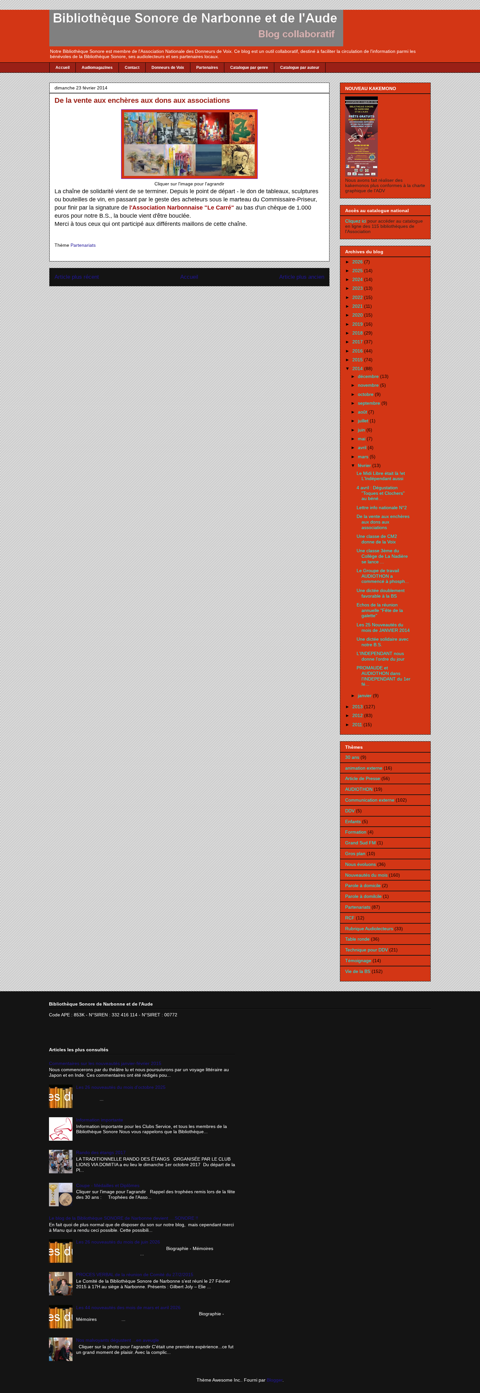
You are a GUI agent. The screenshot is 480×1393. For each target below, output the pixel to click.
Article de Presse (362, 778)
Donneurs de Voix (168, 67)
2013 (358, 706)
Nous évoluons (360, 864)
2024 (358, 279)
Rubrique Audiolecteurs (369, 928)
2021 (358, 306)
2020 (358, 315)
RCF (350, 917)
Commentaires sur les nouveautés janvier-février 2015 (105, 1063)
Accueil (63, 67)
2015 (358, 359)
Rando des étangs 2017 (101, 1152)
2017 (358, 341)
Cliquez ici (356, 221)
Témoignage (358, 960)
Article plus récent (77, 277)
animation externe (363, 768)
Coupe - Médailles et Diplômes (107, 1185)
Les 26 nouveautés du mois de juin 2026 (118, 1241)
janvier (365, 695)
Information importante (99, 1119)
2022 (358, 297)
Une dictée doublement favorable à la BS (381, 593)
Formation (355, 832)
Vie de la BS (357, 971)
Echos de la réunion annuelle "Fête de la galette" (380, 610)
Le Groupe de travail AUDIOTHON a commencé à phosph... (383, 576)
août (363, 412)
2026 (358, 261)
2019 (358, 324)
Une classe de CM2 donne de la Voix (377, 539)
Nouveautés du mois (366, 875)
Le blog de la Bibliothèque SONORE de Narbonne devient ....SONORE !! (123, 1218)
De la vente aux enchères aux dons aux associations (383, 522)
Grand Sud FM (360, 842)
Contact (132, 67)
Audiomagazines (97, 67)
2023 (358, 288)
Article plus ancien (301, 277)
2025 (358, 270)
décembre (369, 376)
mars (364, 456)
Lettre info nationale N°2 (382, 507)
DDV (350, 810)
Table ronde (357, 939)
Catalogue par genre (249, 67)
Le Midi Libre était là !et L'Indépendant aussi (381, 476)
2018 (358, 333)
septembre (369, 403)
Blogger (274, 1380)
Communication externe (369, 800)
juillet (364, 420)
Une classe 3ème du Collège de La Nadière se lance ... (382, 556)
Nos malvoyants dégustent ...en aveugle (117, 1340)
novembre (369, 385)
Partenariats (83, 245)
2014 (358, 368)
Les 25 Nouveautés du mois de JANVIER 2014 (383, 627)
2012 (358, 715)
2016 (358, 350)
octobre (366, 394)
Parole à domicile (363, 885)
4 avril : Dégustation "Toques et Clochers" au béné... (381, 493)
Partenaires (207, 67)
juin (362, 429)
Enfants (353, 821)
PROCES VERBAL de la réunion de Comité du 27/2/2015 (134, 1274)
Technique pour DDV (366, 949)
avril (363, 447)
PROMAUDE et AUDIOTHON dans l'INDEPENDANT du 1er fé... (383, 676)
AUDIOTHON (359, 789)
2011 (357, 724)
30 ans (352, 757)
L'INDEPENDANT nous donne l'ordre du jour (381, 656)
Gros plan (355, 853)
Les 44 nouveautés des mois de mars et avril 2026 (128, 1307)
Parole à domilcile (363, 896)
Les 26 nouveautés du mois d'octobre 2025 (121, 1087)
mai (362, 438)
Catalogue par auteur (299, 67)
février (365, 465)
